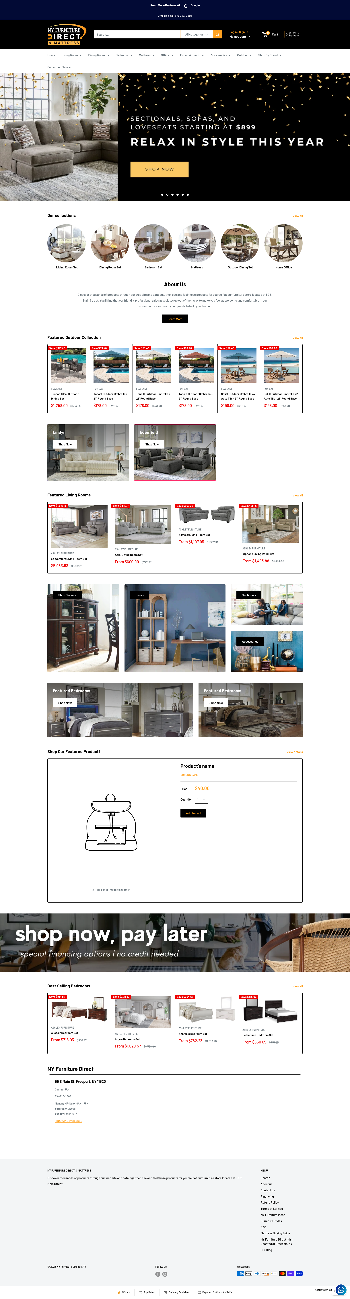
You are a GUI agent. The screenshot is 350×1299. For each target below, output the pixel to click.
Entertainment (190, 55)
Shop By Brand (268, 55)
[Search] (217, 34)
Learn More (175, 319)
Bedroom (122, 55)
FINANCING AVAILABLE (68, 1120)
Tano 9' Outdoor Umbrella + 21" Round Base (110, 396)
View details (295, 752)
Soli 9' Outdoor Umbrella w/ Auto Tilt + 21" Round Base (238, 396)
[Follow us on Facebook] (157, 1274)
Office (165, 55)
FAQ (263, 1227)
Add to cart (193, 813)
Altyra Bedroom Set (127, 1039)
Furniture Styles (271, 1221)
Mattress (145, 55)
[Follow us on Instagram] (164, 1274)
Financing (267, 1196)
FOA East (56, 388)
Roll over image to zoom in (113, 889)
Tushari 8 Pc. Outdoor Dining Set (65, 396)
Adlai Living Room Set (129, 554)
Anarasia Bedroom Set (193, 1033)
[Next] (302, 243)
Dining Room (96, 55)
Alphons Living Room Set (258, 553)
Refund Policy (270, 1202)
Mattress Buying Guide (275, 1233)
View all (298, 215)
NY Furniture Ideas (273, 1215)
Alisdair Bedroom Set (64, 1032)
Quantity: (186, 799)
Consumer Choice (59, 67)
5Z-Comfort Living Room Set (69, 558)
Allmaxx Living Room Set (194, 534)
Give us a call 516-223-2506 (175, 15)
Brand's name (189, 774)
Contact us (268, 1190)
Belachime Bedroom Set (257, 1035)
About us (266, 1184)
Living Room (70, 55)
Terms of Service (272, 1208)
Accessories (218, 55)
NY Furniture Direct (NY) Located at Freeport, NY (276, 1241)
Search (265, 1178)
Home (51, 55)
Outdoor (242, 55)
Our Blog (266, 1250)
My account (238, 36)
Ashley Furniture (62, 553)
